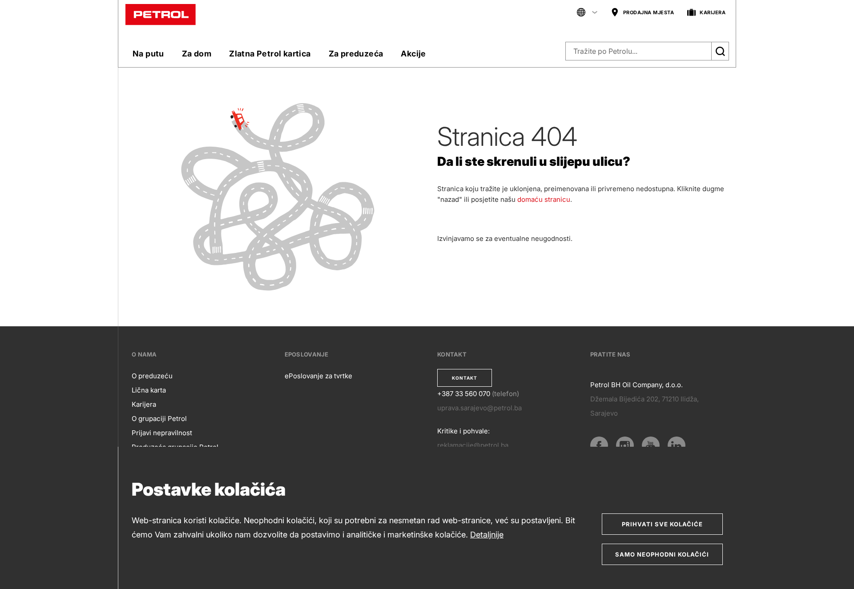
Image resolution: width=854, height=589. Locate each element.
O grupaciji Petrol (159, 418)
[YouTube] (651, 445)
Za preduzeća (356, 53)
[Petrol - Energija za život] (160, 14)
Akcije (413, 53)
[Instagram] (625, 445)
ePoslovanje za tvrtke (318, 376)
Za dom (196, 53)
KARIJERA (712, 12)
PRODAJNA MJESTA (648, 12)
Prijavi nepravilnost (162, 433)
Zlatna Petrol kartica (269, 53)
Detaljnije (487, 534)
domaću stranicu (543, 199)
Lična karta (149, 390)
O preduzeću (152, 376)
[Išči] (720, 51)
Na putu (148, 53)
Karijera (144, 404)
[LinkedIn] (676, 445)
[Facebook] (599, 445)
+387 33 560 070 (463, 393)
